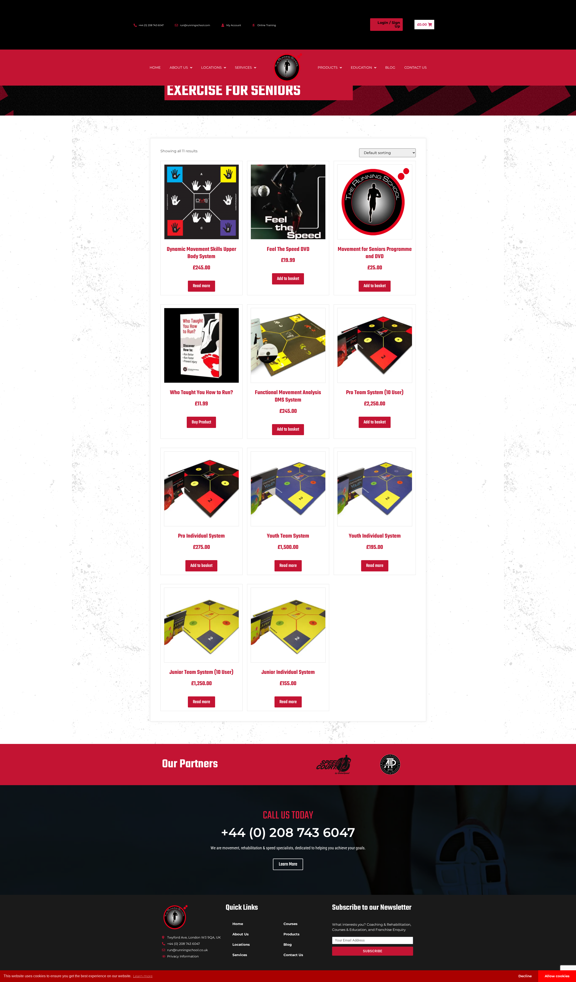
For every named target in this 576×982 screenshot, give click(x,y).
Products (328, 67)
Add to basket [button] (288, 278)
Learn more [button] (143, 976)
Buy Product (201, 422)
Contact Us (415, 67)
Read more (201, 285)
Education (361, 67)
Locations (211, 67)
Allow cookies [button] (557, 976)
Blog (390, 67)
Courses (290, 924)
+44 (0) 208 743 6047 (288, 832)
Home (155, 67)
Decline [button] (525, 976)
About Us (179, 67)
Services (243, 67)
